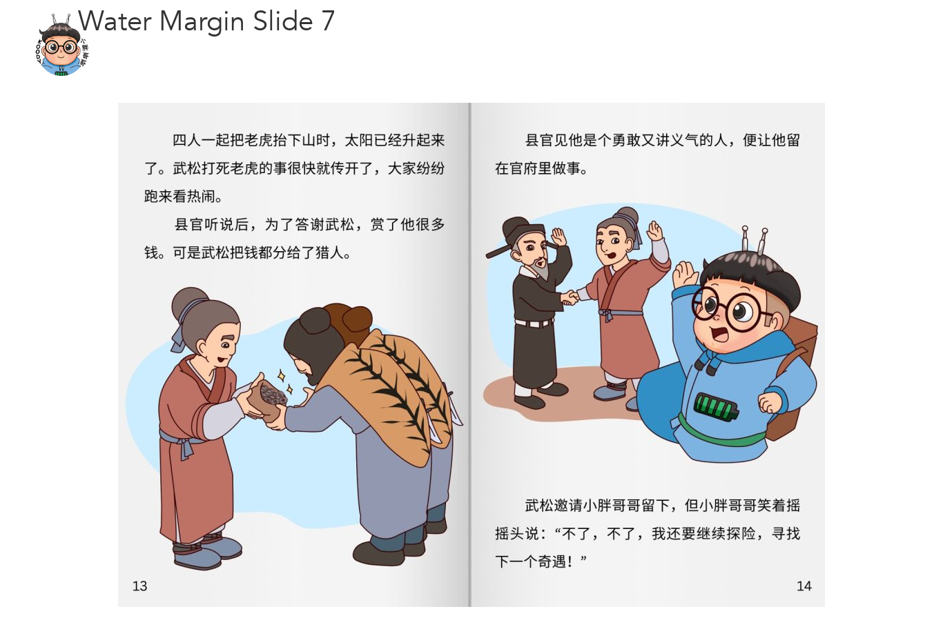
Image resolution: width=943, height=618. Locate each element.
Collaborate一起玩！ (688, 44)
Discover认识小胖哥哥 (340, 44)
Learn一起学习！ (436, 44)
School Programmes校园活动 (569, 44)
